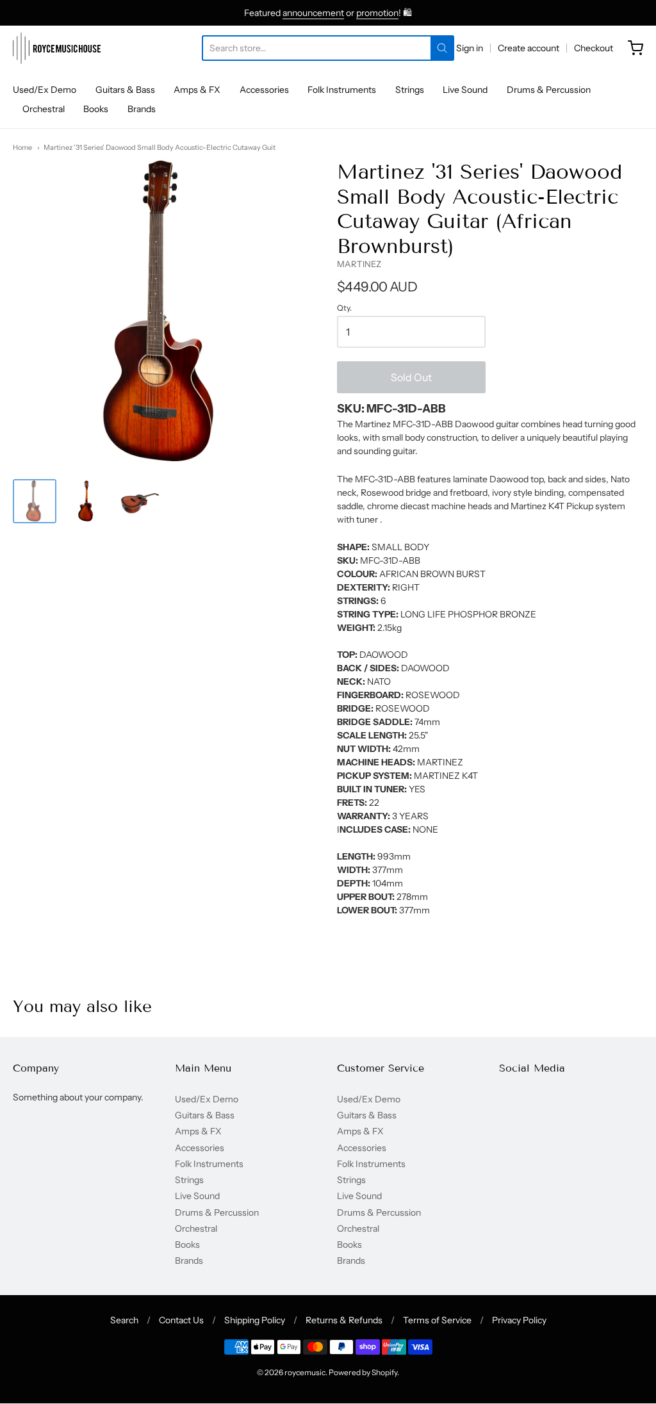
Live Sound (465, 89)
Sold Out (411, 377)
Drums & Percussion (549, 89)
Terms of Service (437, 1320)
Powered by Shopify (363, 1372)
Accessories (264, 89)
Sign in (469, 48)
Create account (528, 48)
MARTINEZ (359, 264)
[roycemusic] (57, 48)
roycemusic (304, 1372)
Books (95, 109)
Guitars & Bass (125, 89)
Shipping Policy (254, 1320)
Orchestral (43, 109)
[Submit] (442, 48)
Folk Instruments (342, 89)
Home (22, 147)
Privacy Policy (519, 1320)
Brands (141, 109)
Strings (409, 89)
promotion (377, 13)
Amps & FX (197, 89)
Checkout (593, 48)
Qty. (344, 308)
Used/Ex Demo (44, 89)
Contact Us (181, 1320)
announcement (313, 13)
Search (124, 1320)
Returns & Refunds (344, 1320)
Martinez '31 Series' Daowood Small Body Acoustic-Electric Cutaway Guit (159, 147)
